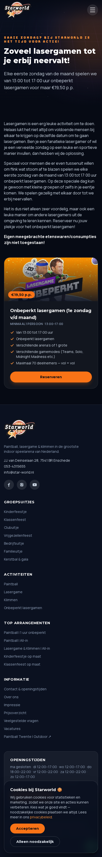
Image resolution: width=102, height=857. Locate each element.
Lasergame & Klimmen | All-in (27, 648)
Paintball (11, 584)
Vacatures (12, 728)
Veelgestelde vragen (21, 720)
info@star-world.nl (19, 472)
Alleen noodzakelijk (35, 841)
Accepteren (27, 828)
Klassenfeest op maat (22, 664)
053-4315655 (15, 466)
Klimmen (11, 599)
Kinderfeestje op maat (22, 656)
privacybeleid (41, 817)
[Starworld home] (18, 10)
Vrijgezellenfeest (18, 535)
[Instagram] (22, 485)
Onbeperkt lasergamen (23, 607)
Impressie (12, 704)
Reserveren (51, 377)
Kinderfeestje (15, 511)
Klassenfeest (15, 519)
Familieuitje (13, 551)
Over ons (11, 697)
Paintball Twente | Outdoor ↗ (27, 736)
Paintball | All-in (16, 640)
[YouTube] (35, 485)
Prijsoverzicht (15, 712)
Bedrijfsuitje (14, 543)
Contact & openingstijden (25, 689)
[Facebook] (9, 485)
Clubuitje (11, 527)
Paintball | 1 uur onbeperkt (25, 632)
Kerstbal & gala (16, 559)
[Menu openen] (92, 9)
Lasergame (13, 591)
